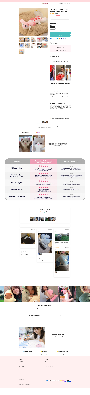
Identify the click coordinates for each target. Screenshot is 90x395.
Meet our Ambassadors (49, 364)
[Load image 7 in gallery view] (27, 45)
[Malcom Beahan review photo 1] (62, 261)
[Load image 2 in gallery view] (27, 39)
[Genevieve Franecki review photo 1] (28, 238)
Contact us (21, 361)
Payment (20, 369)
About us (46, 361)
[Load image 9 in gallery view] (39, 45)
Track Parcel (21, 363)
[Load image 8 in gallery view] (33, 45)
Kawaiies (23, 384)
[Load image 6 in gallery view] (22, 45)
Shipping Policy (21, 366)
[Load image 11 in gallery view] (22, 51)
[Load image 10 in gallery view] (45, 45)
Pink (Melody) (53, 23)
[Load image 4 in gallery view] (39, 39)
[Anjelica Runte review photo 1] (45, 243)
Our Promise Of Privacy (49, 368)
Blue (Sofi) (58, 23)
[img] (23, 229)
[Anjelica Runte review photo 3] (41, 254)
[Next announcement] (70, 1)
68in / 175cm (53, 28)
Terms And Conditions (49, 366)
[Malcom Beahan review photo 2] (56, 272)
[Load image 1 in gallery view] (22, 39)
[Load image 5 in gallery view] (45, 39)
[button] (20, 3)
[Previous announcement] (20, 1)
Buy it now (60, 35)
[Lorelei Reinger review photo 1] (62, 237)
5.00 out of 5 (47, 211)
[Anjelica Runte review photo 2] (39, 254)
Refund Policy (21, 368)
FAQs (20, 364)
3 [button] (45, 282)
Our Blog (46, 363)
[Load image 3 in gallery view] (33, 39)
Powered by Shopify (27, 384)
